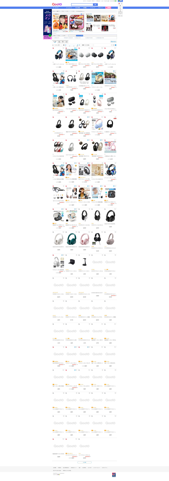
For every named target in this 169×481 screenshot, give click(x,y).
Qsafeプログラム (104, 467)
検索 (95, 4)
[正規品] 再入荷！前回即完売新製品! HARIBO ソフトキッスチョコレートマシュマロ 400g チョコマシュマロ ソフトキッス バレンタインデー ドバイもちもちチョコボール (76, 30)
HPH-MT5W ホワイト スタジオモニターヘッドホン (84, 225)
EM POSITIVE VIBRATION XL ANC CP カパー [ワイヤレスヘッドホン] (97, 292)
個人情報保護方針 (66, 467)
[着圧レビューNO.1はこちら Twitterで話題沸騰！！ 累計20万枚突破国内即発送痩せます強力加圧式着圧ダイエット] (89, 28)
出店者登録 (84, 467)
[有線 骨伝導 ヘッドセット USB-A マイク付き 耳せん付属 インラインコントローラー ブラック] (97, 331)
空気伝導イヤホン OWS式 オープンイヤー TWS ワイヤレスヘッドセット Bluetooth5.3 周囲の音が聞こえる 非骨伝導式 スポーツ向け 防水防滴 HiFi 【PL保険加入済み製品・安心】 (59, 225)
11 (115, 140)
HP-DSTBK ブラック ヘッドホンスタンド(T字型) (84, 271)
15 (115, 71)
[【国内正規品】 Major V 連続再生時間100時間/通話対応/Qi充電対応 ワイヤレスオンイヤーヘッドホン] (84, 124)
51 (102, 117)
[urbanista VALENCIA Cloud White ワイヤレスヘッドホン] (59, 239)
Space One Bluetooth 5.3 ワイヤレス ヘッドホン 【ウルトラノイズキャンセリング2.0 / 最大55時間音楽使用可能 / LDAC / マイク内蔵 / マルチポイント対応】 (59, 110)
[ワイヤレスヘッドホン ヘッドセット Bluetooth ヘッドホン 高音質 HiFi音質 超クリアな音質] (97, 78)
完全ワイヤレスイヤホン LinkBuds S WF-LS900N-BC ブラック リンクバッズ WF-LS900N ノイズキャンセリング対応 (97, 64)
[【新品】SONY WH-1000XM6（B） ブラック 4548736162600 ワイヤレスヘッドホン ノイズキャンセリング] (72, 124)
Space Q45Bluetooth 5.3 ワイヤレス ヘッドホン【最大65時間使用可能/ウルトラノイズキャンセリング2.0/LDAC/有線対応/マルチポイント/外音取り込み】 (59, 363)
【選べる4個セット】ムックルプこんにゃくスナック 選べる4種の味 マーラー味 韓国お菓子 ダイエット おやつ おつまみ (60, 30)
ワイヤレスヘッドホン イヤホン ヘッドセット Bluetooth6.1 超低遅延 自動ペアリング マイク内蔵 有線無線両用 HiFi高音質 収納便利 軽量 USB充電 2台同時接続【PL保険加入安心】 (97, 131)
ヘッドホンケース (88, 37)
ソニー (80, 62)
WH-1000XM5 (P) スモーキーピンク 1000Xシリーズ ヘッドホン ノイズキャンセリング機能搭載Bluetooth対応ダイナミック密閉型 (110, 248)
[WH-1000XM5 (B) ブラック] (59, 124)
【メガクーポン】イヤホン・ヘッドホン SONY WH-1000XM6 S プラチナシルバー (72, 154)
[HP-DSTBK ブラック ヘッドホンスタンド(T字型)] (84, 262)
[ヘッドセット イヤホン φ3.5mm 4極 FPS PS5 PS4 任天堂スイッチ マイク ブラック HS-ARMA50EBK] (84, 377)
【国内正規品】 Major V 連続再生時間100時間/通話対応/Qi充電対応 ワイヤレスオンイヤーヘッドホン (84, 133)
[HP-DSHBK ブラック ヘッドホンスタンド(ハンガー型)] (72, 262)
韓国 (62, 42)
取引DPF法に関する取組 (57, 470)
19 (77, 186)
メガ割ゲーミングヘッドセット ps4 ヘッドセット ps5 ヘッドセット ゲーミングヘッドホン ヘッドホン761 (59, 64)
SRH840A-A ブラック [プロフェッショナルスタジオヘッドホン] (72, 317)
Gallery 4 (113, 45)
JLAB (67, 62)
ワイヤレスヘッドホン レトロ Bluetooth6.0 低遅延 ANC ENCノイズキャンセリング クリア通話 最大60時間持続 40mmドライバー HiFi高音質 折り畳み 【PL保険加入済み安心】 (84, 202)
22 (102, 140)
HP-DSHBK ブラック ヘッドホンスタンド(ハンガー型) (72, 271)
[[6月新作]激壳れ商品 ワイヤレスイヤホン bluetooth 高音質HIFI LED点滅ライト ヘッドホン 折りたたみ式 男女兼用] (104, 18)
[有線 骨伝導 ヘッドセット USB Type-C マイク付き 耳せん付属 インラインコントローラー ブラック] (110, 331)
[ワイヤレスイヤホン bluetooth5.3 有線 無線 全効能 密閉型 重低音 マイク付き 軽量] (97, 170)
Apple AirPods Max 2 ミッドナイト (71, 87)
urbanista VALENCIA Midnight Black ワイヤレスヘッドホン (110, 223)
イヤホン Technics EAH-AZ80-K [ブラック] (72, 108)
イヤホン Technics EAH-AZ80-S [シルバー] (110, 108)
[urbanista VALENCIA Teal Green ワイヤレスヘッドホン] (72, 239)
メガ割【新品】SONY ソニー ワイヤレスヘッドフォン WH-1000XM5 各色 (84, 85)
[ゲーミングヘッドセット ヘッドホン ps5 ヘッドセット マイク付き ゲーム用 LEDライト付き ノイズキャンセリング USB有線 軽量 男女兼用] (110, 170)
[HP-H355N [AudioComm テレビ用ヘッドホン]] (72, 331)
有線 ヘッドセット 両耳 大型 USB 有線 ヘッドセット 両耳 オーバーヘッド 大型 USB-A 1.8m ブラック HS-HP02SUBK (110, 363)
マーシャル (81, 131)
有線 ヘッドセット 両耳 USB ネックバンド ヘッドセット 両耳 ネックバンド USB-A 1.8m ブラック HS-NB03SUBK (97, 363)
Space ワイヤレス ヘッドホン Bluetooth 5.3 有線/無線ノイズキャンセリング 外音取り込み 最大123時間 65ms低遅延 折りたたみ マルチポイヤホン (84, 179)
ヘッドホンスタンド (100, 37)
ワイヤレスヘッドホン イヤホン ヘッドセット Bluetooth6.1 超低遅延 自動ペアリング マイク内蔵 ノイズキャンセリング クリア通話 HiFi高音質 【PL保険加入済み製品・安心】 (72, 363)
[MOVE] (108, 8)
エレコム (67, 269)
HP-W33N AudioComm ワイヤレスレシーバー (110, 271)
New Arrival (87, 14)
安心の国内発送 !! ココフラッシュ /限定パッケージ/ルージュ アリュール (112, 26)
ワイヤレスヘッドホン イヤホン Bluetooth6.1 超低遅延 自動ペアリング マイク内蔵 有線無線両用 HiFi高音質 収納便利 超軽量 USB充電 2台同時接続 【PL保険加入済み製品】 (84, 363)
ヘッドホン (73, 11)
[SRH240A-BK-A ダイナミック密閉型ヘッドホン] (110, 308)
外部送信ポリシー (74, 467)
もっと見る (84, 462)
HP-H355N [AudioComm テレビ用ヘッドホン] (72, 340)
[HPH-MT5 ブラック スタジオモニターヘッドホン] (97, 216)
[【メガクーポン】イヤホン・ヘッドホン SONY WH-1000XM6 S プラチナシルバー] (72, 147)
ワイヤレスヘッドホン (68, 37)
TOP (119, 15)
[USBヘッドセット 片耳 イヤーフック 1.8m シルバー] (97, 377)
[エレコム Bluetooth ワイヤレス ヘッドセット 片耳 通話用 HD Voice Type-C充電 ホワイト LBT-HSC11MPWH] (59, 400)
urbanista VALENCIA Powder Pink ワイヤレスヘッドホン (84, 246)
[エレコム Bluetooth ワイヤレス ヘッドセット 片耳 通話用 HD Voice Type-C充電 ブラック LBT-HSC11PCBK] (72, 423)
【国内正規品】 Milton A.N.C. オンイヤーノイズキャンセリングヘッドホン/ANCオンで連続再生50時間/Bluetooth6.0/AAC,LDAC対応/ (84, 156)
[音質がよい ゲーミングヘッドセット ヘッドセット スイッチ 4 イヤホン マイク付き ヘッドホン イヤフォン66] (111, 18)
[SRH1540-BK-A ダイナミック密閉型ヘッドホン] (84, 308)
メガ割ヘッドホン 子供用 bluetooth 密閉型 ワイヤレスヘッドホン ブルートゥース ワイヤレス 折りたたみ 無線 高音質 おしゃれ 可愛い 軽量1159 (59, 87)
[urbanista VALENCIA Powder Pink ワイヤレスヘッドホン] (84, 239)
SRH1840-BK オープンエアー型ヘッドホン (97, 317)
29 (89, 117)
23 (77, 163)
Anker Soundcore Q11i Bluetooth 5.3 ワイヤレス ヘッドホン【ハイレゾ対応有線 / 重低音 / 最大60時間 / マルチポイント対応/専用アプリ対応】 (84, 110)
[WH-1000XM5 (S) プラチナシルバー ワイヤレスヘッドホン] (110, 285)
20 (102, 48)
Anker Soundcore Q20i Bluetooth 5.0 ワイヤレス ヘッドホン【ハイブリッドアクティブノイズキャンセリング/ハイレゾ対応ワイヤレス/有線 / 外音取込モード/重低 (97, 110)
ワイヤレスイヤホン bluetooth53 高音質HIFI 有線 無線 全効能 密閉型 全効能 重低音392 (59, 156)
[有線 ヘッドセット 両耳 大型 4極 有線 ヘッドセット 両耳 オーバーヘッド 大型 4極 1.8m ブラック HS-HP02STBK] (59, 377)
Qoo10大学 (89, 467)
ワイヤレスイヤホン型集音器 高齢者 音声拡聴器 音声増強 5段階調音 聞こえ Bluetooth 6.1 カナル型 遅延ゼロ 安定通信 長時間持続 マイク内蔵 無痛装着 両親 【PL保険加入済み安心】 (72, 179)
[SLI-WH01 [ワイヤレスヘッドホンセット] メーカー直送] (97, 262)
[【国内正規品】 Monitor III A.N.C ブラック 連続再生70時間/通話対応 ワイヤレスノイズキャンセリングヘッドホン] (97, 147)
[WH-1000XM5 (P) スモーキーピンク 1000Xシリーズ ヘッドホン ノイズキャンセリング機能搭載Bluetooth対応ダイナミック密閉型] (110, 239)
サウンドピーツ (82, 177)
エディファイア (55, 292)
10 (64, 48)
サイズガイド (120, 13)
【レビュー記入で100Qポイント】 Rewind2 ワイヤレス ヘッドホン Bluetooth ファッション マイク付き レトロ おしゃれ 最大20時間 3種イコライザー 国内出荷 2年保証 (72, 64)
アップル (67, 85)
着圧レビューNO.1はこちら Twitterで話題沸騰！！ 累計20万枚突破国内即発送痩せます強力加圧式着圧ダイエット (96, 26)
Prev (85, 18)
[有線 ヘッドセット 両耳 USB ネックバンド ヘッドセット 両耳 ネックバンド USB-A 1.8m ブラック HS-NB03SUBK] (97, 354)
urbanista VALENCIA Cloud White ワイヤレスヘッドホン (59, 246)
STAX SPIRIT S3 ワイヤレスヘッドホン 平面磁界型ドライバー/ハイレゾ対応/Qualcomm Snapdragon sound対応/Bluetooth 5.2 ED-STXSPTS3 (84, 294)
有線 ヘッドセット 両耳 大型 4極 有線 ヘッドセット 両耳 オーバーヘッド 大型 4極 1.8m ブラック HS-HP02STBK (59, 386)
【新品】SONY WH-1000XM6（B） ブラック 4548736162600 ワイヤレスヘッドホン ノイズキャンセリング (72, 131)
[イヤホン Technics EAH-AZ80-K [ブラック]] (72, 101)
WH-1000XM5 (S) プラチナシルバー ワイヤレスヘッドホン (110, 294)
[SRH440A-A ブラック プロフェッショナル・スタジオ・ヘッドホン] (97, 239)
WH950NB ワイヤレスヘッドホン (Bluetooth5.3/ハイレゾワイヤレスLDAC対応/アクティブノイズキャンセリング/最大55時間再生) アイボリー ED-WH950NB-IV (59, 294)
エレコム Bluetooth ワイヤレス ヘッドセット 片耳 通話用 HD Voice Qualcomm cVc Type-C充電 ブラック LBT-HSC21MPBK (110, 386)
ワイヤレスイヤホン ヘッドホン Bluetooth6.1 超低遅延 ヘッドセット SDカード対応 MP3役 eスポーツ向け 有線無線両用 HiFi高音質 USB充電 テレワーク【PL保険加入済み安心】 (72, 386)
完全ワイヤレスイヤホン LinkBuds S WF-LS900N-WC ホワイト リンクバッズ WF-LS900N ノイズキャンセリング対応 (84, 64)
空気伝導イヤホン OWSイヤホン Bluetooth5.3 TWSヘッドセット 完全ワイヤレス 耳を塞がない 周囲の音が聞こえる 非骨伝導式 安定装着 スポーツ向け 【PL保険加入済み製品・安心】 (72, 225)
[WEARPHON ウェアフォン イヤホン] (90, 18)
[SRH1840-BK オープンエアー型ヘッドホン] (97, 308)
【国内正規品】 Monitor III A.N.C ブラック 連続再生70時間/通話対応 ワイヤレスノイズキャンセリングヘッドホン (97, 156)
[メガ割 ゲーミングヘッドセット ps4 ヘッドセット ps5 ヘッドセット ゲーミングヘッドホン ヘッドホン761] (110, 55)
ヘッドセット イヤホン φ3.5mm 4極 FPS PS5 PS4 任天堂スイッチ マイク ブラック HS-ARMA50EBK (84, 386)
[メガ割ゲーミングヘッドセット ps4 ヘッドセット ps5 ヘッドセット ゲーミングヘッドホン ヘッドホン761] (59, 55)
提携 (79, 467)
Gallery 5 (115, 45)
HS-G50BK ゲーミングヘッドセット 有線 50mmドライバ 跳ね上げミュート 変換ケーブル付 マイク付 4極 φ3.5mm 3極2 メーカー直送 (59, 317)
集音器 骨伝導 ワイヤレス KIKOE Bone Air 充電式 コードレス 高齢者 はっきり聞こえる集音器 (59, 453)
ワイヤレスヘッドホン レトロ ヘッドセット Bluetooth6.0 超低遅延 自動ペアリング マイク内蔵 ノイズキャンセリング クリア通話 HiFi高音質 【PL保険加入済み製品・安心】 (72, 202)
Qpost (120, 9)
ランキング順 (57, 45)
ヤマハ (80, 223)
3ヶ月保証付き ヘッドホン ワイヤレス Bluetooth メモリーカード (110, 131)
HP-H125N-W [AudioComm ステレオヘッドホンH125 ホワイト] (84, 340)
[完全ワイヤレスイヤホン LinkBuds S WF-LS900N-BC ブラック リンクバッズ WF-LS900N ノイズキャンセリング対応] (97, 55)
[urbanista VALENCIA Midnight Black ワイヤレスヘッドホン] (110, 216)
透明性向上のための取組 (67, 470)
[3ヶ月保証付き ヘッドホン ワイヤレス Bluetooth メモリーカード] (110, 124)
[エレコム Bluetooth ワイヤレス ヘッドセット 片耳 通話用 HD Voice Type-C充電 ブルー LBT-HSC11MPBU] (110, 423)
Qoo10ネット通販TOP (56, 11)
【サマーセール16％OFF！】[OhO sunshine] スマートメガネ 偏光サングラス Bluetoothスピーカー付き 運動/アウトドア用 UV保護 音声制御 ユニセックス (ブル (59, 200)
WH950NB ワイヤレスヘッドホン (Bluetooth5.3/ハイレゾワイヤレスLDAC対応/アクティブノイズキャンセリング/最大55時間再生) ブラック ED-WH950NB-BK (72, 294)
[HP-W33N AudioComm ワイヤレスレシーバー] (110, 262)
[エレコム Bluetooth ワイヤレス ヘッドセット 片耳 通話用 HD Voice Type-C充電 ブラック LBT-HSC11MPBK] (84, 423)
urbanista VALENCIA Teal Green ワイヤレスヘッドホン (72, 246)
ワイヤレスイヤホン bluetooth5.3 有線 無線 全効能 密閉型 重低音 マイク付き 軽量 (97, 179)
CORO (67, 223)
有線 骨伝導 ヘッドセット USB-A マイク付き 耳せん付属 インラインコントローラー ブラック (97, 340)
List (111, 45)
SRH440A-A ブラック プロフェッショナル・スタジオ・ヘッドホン (97, 248)
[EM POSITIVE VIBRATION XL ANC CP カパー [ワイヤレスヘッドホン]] (97, 285)
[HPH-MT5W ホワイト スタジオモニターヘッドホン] (84, 216)
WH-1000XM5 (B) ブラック (58, 133)
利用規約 (59, 467)
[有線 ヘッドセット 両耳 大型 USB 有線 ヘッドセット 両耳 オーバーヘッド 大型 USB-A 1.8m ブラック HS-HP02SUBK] (110, 354)
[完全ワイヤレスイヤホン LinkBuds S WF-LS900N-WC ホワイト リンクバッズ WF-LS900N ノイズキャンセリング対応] (84, 55)
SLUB (67, 177)
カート (120, 6)
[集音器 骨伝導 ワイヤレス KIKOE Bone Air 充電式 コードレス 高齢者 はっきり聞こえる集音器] (59, 446)
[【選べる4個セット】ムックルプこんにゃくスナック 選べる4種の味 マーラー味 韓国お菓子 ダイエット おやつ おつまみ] (60, 22)
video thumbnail (74, 48)
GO (90, 23)
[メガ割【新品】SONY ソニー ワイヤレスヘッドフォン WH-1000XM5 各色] (84, 78)
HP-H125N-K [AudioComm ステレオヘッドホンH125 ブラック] (59, 340)
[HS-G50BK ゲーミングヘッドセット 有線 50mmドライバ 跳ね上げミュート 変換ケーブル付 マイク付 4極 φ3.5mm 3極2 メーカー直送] (59, 308)
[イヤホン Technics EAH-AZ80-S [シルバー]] (110, 101)
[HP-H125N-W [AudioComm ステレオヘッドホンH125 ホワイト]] (84, 331)
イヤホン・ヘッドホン (65, 11)
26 (102, 186)
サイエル (92, 269)
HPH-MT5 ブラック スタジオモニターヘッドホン (97, 225)
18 (77, 48)
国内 (59, 42)
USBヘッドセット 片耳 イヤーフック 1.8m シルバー (97, 386)
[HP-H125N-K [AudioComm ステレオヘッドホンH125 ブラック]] (59, 331)
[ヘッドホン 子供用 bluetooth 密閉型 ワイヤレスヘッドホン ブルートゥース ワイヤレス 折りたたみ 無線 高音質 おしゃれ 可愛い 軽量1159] (59, 170)
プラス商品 (56, 14)
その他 (66, 42)
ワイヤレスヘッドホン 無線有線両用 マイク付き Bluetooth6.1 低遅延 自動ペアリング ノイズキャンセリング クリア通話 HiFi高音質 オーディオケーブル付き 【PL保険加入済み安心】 (59, 269)
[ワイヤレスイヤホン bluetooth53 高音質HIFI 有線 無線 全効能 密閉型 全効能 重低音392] (59, 147)
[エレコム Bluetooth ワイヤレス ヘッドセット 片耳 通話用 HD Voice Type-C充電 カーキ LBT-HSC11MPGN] (84, 400)
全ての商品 (54, 42)
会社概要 (54, 467)
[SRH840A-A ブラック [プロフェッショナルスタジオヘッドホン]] (72, 308)
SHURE (92, 246)
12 (89, 140)
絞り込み (114, 41)
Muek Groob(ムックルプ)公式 (56, 31)
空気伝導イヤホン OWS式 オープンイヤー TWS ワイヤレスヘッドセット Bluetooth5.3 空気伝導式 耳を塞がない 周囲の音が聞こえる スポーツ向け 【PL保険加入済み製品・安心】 (110, 202)
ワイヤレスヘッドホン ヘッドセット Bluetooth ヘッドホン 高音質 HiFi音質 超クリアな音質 (97, 87)
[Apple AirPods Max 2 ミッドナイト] (72, 78)
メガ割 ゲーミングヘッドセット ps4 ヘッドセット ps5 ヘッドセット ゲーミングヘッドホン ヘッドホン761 (110, 64)
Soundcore (55, 108)
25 (89, 186)
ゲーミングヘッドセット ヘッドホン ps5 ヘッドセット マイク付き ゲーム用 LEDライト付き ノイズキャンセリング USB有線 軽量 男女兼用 (110, 177)
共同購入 (87, 23)
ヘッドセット (77, 37)
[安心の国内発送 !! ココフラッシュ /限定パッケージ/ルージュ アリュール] (105, 28)
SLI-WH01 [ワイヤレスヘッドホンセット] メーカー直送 (97, 271)
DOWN (121, 16)
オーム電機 (106, 269)
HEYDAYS (71, 31)
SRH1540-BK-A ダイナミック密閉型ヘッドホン (84, 317)
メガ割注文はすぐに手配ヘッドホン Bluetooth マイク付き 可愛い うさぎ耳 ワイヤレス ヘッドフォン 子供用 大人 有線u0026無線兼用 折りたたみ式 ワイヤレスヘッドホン (110, 156)
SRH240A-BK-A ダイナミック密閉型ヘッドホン (110, 317)
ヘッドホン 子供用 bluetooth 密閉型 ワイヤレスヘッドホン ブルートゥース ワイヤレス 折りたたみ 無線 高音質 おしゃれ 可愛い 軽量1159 (59, 179)
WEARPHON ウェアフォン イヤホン (110, 85)
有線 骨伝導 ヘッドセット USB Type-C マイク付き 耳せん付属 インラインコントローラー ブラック (110, 340)
